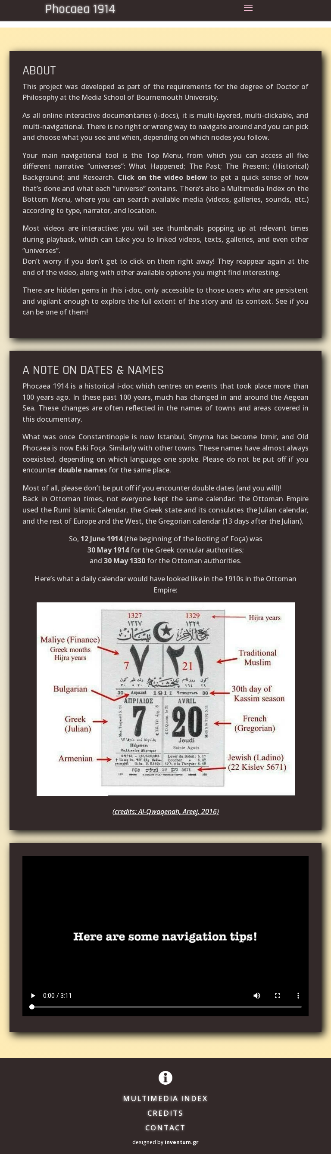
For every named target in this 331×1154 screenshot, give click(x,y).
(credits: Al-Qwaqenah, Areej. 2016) (165, 811)
